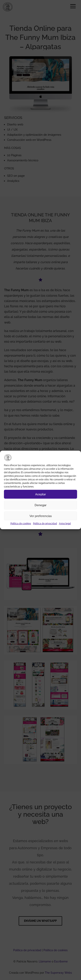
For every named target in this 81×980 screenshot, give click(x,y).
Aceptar (40, 494)
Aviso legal (65, 523)
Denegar (40, 505)
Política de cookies (20, 523)
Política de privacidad (45, 523)
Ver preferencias (40, 516)
